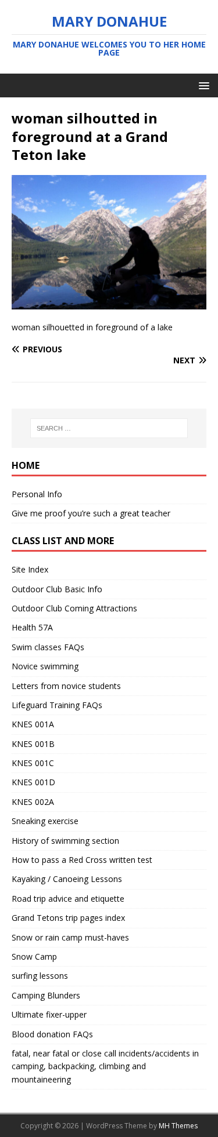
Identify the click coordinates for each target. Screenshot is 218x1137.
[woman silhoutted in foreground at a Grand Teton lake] (109, 302)
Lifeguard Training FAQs (57, 704)
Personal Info (37, 494)
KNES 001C (33, 762)
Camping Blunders (46, 995)
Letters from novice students (66, 685)
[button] (202, 84)
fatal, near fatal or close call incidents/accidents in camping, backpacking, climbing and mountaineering (105, 1066)
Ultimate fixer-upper (49, 1014)
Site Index (30, 569)
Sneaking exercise (45, 820)
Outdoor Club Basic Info (57, 589)
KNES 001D (33, 782)
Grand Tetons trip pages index (68, 917)
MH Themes (178, 1126)
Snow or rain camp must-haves (70, 937)
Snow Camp (34, 956)
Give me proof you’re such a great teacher (91, 513)
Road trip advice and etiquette (68, 898)
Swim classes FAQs (48, 647)
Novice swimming (45, 666)
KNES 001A (33, 724)
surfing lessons (40, 975)
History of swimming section (65, 840)
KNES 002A (33, 801)
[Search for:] (109, 428)
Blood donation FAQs (52, 1034)
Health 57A (32, 627)
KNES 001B (33, 743)
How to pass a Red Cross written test (82, 859)
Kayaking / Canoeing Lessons (67, 878)
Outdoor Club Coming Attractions (74, 608)
